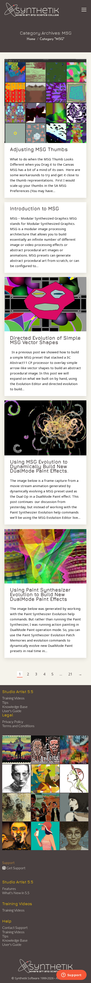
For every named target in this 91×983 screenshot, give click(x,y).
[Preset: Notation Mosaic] (74, 836)
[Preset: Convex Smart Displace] (74, 749)
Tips (5, 702)
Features (9, 888)
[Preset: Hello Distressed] (45, 749)
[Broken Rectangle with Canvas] (45, 778)
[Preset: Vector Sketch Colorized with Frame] (16, 836)
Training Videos (13, 698)
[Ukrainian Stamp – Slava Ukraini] (16, 749)
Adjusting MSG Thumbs (39, 149)
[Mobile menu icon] (84, 9)
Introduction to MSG (34, 208)
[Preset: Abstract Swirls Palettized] (16, 807)
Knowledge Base (15, 706)
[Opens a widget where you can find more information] (71, 975)
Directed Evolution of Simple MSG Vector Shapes (45, 340)
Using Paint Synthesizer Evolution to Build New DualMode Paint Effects (40, 594)
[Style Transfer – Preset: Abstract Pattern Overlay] (45, 807)
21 (70, 674)
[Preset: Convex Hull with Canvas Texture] (74, 807)
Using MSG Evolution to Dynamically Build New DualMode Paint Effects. (39, 466)
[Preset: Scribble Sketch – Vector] (16, 778)
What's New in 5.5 (15, 893)
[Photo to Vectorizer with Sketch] (45, 836)
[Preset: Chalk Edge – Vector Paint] (74, 778)
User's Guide (11, 711)
